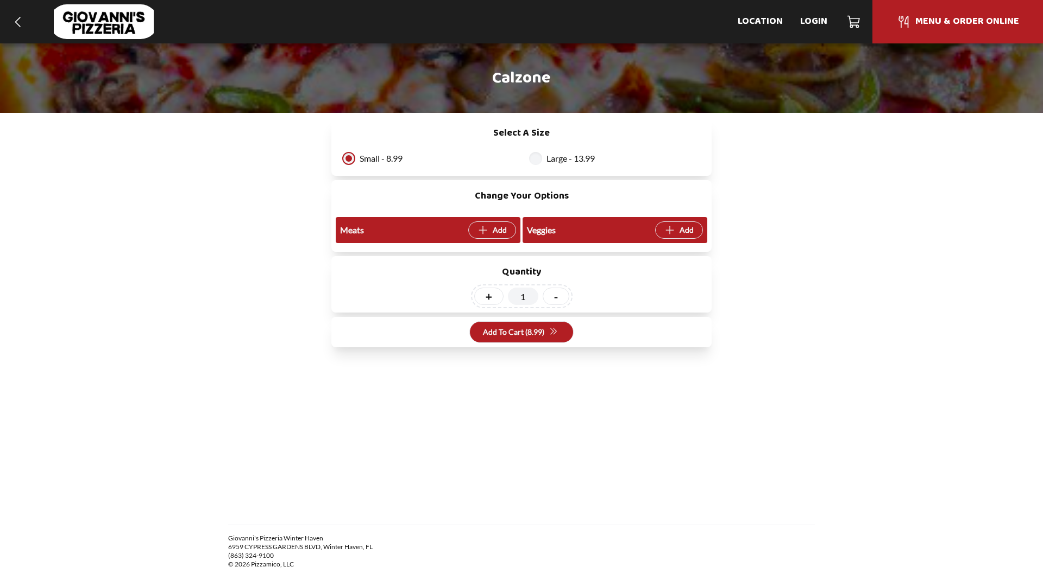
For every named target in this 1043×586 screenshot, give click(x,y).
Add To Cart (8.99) (513, 331)
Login (813, 21)
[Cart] (854, 21)
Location (760, 21)
